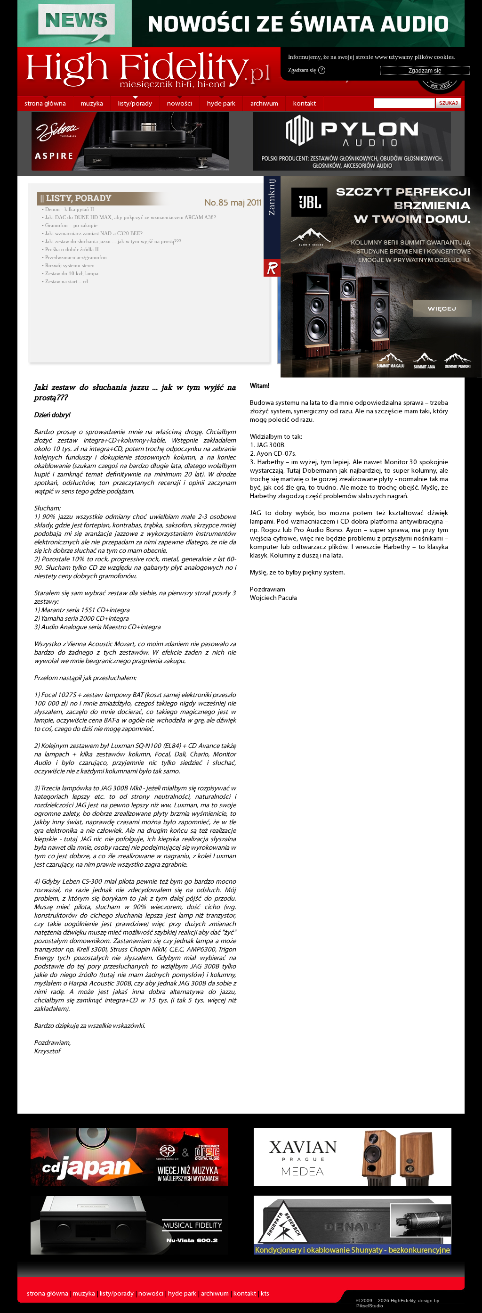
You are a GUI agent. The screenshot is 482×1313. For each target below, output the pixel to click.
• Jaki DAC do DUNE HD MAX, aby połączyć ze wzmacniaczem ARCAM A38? (129, 217)
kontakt (304, 103)
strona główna (45, 103)
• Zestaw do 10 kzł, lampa (70, 273)
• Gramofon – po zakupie (69, 225)
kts (265, 1293)
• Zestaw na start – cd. (65, 281)
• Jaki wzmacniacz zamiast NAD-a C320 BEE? (92, 233)
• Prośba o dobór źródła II (70, 249)
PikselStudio (369, 1305)
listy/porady (135, 103)
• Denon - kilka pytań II (68, 209)
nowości (179, 103)
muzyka (92, 103)
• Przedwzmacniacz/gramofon (74, 257)
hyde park (221, 103)
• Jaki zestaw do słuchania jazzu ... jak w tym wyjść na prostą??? (111, 241)
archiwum (264, 103)
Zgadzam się (305, 70)
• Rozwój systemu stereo (68, 265)
